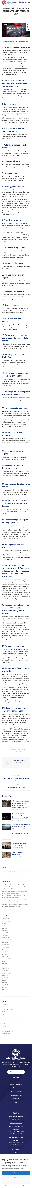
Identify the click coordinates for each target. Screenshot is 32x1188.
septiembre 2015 (6, 975)
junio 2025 (5, 928)
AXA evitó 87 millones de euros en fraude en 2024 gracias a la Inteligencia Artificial (15, 905)
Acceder (4, 1026)
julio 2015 (4, 980)
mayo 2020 (5, 951)
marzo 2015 (5, 989)
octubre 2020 (5, 947)
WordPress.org (6, 1033)
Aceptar (16, 1172)
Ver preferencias (16, 1181)
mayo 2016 (5, 966)
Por (15, 749)
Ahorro (4, 1007)
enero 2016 (5, 970)
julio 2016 (4, 961)
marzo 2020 (5, 956)
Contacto (16, 1106)
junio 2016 (5, 963)
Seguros (5, 24)
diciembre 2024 (6, 937)
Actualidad (5, 1004)
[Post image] (6, 803)
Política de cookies (8, 1185)
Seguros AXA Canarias (16, 1084)
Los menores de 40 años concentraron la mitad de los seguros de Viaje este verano (15, 892)
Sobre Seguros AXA (16, 1095)
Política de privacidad (17, 1185)
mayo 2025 (5, 930)
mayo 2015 (5, 985)
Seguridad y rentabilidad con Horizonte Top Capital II (21, 825)
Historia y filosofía (16, 1091)
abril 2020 (4, 954)
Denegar (16, 1177)
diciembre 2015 (6, 973)
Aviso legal (25, 1185)
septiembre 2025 (6, 921)
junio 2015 (5, 982)
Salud (3, 1011)
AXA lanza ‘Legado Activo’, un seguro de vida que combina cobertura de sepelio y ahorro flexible (20, 804)
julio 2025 (4, 925)
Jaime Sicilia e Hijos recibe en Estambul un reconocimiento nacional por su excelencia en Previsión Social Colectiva (14, 887)
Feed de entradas (6, 1029)
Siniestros (16, 1098)
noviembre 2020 (6, 944)
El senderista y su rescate (20, 834)
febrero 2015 (5, 992)
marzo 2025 (5, 933)
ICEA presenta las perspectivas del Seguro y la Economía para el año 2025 (21, 816)
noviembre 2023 (6, 940)
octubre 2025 (5, 918)
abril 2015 (4, 987)
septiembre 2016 (6, 959)
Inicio (16, 1080)
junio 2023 (5, 942)
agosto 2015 (5, 977)
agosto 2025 (5, 923)
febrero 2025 (5, 935)
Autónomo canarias (7, 1009)
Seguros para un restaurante (17, 853)
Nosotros (16, 1088)
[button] (29, 1156)
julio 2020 (4, 949)
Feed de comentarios (7, 1031)
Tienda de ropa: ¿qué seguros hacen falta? (19, 844)
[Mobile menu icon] (29, 2)
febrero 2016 (5, 968)
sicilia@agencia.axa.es (16, 1123)
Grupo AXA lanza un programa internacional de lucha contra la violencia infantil (15, 896)
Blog (16, 1102)
